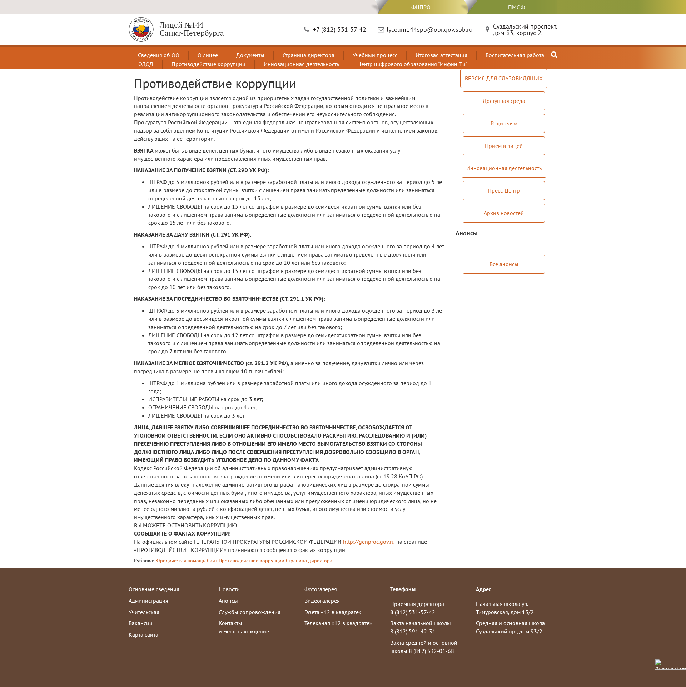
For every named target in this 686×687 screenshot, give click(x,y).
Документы (250, 55)
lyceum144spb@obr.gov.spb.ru (430, 29)
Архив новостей (504, 212)
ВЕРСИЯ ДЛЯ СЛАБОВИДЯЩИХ (504, 78)
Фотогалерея (320, 589)
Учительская (144, 612)
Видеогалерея (322, 600)
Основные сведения (154, 589)
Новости (229, 589)
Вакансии (141, 623)
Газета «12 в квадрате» (333, 612)
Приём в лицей (504, 145)
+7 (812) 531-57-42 (339, 29)
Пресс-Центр (504, 190)
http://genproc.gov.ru (369, 541)
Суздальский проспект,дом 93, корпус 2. (525, 29)
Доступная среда (504, 100)
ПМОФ (516, 7)
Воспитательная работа (515, 55)
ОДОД (145, 64)
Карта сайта (143, 634)
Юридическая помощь (180, 560)
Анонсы (228, 600)
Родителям (504, 123)
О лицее (208, 55)
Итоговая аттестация (441, 55)
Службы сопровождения (249, 612)
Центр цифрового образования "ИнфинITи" (412, 64)
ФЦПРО (421, 7)
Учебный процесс (375, 55)
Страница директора (308, 55)
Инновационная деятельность (301, 64)
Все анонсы (503, 264)
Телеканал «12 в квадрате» (338, 623)
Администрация (148, 600)
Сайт (212, 560)
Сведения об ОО (158, 55)
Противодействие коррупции (208, 64)
